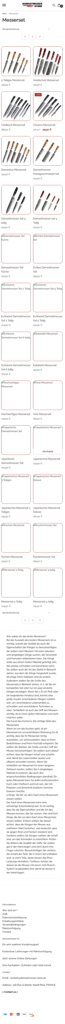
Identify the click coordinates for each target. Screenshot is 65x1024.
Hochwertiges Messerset (15, 414)
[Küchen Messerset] (15, 537)
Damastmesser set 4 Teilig (45, 220)
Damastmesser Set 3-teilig (14, 220)
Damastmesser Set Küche (12, 269)
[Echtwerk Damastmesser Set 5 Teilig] (47, 297)
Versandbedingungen (14, 924)
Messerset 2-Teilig (11, 601)
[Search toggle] (54, 5)
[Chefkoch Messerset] (15, 106)
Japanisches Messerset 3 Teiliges (15, 510)
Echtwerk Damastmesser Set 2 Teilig (15, 318)
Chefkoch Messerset (13, 124)
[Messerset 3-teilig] (47, 582)
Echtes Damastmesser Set (46, 269)
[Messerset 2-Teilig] (15, 582)
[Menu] (7, 5)
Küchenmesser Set (44, 556)
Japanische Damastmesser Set (12, 461)
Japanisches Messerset (46, 458)
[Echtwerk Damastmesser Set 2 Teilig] (15, 297)
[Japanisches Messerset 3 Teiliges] (15, 489)
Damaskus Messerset (13, 169)
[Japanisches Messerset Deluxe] (47, 489)
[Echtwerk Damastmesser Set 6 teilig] (15, 346)
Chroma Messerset (44, 124)
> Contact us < (10, 992)
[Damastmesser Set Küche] (15, 248)
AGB (4, 914)
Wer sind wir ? (10, 910)
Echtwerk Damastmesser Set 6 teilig (15, 367)
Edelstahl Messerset (44, 365)
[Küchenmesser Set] (47, 537)
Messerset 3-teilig (43, 601)
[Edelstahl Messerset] (47, 346)
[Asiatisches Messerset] (47, 61)
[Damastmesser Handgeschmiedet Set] (47, 151)
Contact (6, 931)
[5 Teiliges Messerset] (15, 61)
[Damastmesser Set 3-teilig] (15, 199)
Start (4, 14)
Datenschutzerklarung (14, 917)
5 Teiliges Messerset (12, 80)
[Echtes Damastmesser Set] (47, 248)
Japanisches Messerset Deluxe (46, 510)
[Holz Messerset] (47, 395)
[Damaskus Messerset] (15, 151)
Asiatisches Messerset (46, 80)
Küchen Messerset (12, 556)
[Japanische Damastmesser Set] (15, 440)
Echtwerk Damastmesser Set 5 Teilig (47, 318)
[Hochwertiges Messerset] (15, 395)
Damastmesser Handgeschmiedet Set (46, 171)
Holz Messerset (42, 414)
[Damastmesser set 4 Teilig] (47, 199)
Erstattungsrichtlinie (13, 921)
